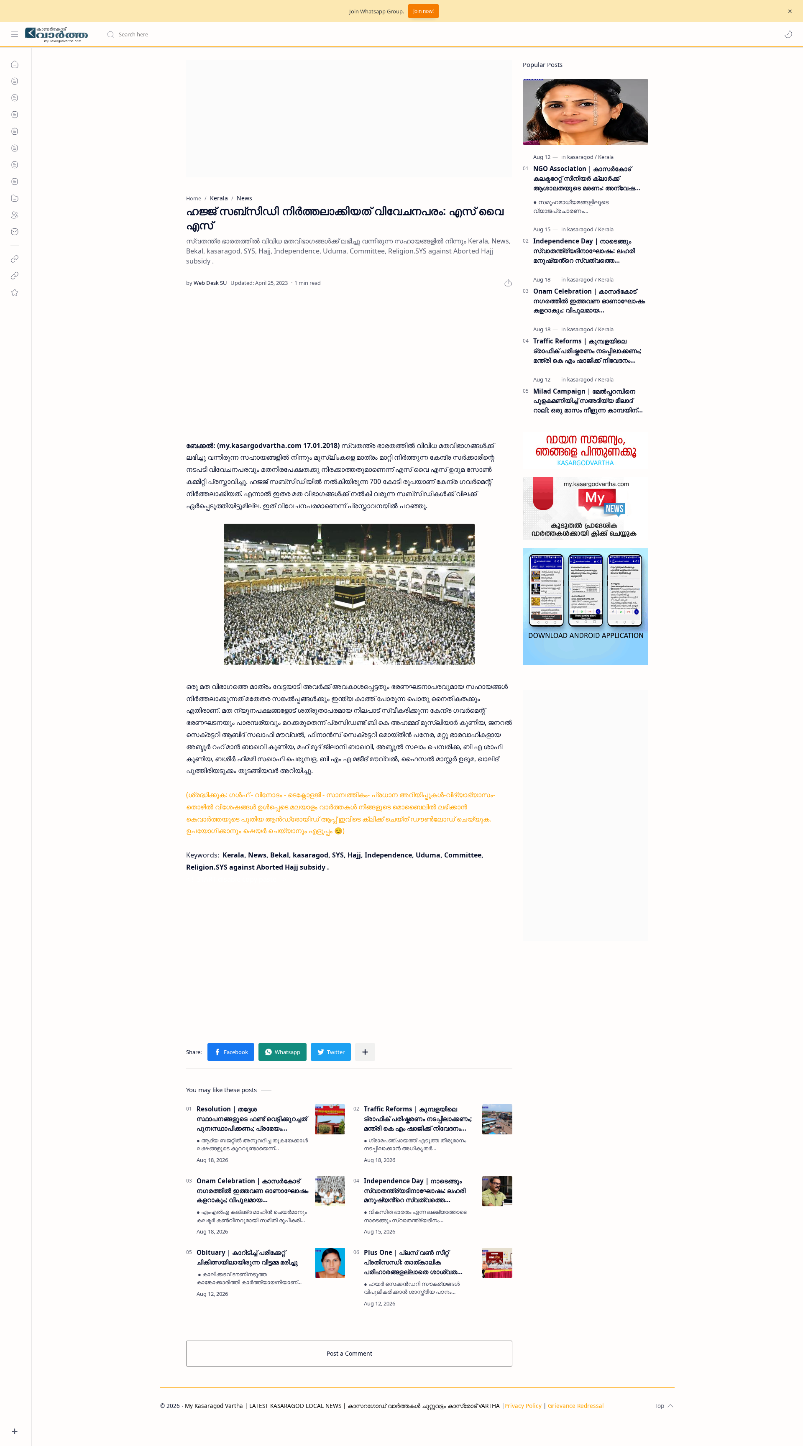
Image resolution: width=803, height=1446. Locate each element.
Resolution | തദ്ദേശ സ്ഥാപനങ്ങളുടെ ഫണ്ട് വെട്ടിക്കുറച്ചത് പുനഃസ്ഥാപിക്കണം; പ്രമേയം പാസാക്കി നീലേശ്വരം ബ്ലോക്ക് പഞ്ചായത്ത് (252, 1119)
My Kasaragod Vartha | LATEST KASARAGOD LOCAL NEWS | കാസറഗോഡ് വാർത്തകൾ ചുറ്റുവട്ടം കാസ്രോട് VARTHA (342, 1406)
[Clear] (238, 34)
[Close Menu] (790, 11)
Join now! (423, 11)
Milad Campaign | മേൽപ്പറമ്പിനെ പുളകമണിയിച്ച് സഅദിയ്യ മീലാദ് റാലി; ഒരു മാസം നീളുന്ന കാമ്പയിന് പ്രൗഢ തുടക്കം (585, 401)
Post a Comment (349, 1353)
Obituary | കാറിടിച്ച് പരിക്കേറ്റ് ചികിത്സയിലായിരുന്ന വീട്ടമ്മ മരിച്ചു (247, 1257)
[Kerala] (606, 157)
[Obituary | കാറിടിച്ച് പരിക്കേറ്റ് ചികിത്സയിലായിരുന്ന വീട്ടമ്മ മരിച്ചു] (330, 1263)
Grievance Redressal (576, 1406)
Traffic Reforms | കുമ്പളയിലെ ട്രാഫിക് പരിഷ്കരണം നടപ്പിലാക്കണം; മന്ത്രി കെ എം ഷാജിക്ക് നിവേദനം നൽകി (418, 1119)
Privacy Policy (523, 1406)
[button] (788, 34)
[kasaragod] (582, 157)
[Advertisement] (349, 118)
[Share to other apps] (365, 1052)
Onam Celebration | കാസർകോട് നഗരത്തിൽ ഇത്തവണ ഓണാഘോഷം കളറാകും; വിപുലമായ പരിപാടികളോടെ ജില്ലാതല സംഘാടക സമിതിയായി (252, 1191)
